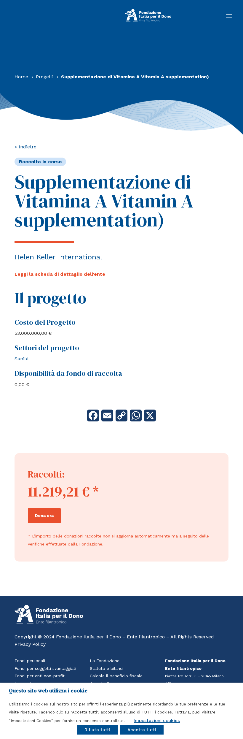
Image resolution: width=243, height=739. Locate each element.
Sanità (22, 358)
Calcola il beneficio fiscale (116, 675)
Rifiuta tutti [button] (97, 729)
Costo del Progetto (45, 322)
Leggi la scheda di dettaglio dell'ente (60, 274)
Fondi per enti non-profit (40, 675)
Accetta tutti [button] (141, 729)
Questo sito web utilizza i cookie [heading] (48, 690)
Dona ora (44, 515)
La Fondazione (104, 660)
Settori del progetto (47, 348)
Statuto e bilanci (106, 668)
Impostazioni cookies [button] (157, 720)
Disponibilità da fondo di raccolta (68, 373)
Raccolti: (46, 474)
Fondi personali (30, 660)
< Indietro (25, 147)
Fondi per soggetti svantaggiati (45, 668)
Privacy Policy (30, 644)
